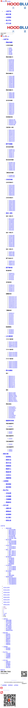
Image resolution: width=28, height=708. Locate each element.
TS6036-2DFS (12, 206)
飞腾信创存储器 (12, 543)
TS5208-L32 (11, 285)
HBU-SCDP (11, 218)
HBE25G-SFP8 (12, 394)
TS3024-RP (11, 63)
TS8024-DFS (12, 193)
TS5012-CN (11, 152)
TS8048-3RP (11, 96)
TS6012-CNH (12, 165)
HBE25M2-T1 (12, 387)
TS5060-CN (11, 157)
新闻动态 (8, 511)
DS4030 (10, 438)
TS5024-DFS (12, 186)
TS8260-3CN (12, 264)
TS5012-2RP (11, 83)
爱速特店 (8, 502)
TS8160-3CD (12, 135)
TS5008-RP (11, 68)
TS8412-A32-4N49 (13, 356)
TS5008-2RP (11, 82)
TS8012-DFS (12, 192)
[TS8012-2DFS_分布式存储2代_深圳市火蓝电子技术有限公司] (3, 600)
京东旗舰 (8, 496)
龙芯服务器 (11, 559)
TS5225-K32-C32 (13, 302)
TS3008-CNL (12, 149)
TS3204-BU (11, 220)
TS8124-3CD (12, 131)
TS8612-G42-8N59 (13, 366)
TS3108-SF (11, 329)
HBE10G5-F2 (12, 381)
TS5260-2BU (12, 240)
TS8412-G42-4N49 (13, 354)
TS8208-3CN (12, 261)
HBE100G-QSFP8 (13, 396)
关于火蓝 (8, 23)
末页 (4, 614)
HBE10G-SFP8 (12, 392)
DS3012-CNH (12, 163)
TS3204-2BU (12, 235)
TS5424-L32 (11, 288)
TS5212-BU (11, 223)
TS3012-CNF (12, 176)
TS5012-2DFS (12, 200)
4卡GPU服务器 (12, 568)
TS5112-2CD (12, 136)
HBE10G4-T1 (12, 376)
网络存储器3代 (12, 533)
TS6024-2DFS (12, 205)
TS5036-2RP (11, 86)
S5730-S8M (11, 414)
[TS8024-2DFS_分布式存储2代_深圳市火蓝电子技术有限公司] (3, 603)
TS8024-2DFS (12, 209)
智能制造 (8, 466)
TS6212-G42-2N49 (13, 343)
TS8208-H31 (11, 273)
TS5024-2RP (11, 84)
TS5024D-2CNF (12, 123)
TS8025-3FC (11, 109)
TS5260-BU (11, 226)
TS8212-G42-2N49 (13, 344)
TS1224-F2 (11, 315)
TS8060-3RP (11, 97)
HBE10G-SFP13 (12, 397)
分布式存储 (9, 179)
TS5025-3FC (11, 106)
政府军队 (8, 456)
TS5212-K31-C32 (13, 297)
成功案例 (8, 514)
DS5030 (10, 444)
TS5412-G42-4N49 (13, 352)
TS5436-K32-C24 (13, 306)
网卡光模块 (9, 370)
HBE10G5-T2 (12, 378)
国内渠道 (8, 484)
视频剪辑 (8, 478)
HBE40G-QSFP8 (12, 395)
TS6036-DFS (12, 191)
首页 (4, 607)
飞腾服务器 (11, 562)
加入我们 (8, 517)
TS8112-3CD (12, 130)
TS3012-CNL (12, 151)
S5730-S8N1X (12, 416)
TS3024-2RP (11, 77)
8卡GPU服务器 (12, 569)
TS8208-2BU (12, 246)
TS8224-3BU (12, 254)
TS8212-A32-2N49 (13, 346)
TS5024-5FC (11, 103)
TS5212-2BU (12, 237)
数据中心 (8, 469)
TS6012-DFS (12, 188)
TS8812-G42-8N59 (13, 367)
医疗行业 (8, 463)
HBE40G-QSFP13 (13, 400)
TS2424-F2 (11, 319)
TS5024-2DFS (12, 201)
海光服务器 (11, 558)
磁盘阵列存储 (10, 420)
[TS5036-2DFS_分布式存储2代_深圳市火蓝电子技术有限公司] (3, 591)
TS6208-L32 (11, 291)
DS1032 (10, 426)
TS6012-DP (11, 70)
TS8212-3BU (12, 253)
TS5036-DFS (12, 187)
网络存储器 (9, 42)
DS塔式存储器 (12, 529)
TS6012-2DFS (12, 204)
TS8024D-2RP (12, 119)
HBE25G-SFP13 (12, 398)
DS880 (10, 51)
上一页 (5, 608)
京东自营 (8, 493)
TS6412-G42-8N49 (13, 362)
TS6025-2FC (11, 111)
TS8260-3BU (12, 255)
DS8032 (10, 449)
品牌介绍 (8, 508)
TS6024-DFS (12, 190)
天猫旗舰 (8, 499)
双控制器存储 (12, 536)
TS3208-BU (11, 221)
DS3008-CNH (12, 162)
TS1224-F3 (11, 316)
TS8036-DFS (12, 195)
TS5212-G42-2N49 (13, 341)
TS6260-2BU (12, 245)
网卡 (10, 572)
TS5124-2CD (12, 137)
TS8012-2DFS (12, 207)
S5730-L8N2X (12, 409)
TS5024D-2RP (12, 124)
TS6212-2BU (12, 242)
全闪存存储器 (12, 535)
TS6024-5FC (11, 104)
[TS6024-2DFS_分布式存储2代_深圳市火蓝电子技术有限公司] (3, 596)
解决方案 (8, 14)
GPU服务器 (9, 336)
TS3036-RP (11, 64)
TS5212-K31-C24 (13, 296)
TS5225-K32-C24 (13, 304)
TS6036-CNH (12, 167)
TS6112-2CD (12, 138)
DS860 (10, 48)
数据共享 (8, 472)
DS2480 (10, 54)
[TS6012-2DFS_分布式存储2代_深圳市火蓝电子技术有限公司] (3, 593)
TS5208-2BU (12, 236)
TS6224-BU (11, 229)
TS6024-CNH (12, 166)
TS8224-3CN (12, 263)
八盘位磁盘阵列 (12, 583)
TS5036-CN (11, 154)
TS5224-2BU (12, 239)
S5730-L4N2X (12, 406)
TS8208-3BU (12, 251)
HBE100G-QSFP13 (13, 401)
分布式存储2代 (12, 548)
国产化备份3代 (12, 555)
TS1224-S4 (11, 324)
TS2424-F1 (11, 318)
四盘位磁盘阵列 (12, 581)
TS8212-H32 (11, 274)
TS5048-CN (11, 155)
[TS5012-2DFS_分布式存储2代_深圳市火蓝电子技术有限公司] (3, 586)
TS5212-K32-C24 (13, 299)
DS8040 (10, 451)
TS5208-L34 (11, 286)
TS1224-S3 (11, 322)
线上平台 (8, 20)
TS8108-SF (11, 333)
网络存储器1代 (12, 531)
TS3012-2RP (11, 76)
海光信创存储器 (12, 542)
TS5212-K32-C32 (13, 300)
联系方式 (3, 669)
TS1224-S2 (11, 321)
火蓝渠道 (8, 17)
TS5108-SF (11, 330)
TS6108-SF (11, 332)
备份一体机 (9, 213)
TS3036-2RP (11, 78)
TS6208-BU (11, 227)
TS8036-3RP (11, 95)
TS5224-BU (11, 225)
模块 (10, 573)
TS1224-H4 (11, 279)
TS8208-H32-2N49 (13, 345)
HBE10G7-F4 (12, 383)
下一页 (5, 613)
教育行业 (8, 459)
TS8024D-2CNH (12, 122)
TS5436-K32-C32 (13, 305)
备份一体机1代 (12, 551)
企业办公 (8, 475)
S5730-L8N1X (12, 417)
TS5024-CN (11, 153)
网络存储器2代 (12, 532)
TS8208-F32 (11, 313)
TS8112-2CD (12, 141)
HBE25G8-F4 (12, 386)
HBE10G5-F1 (12, 379)
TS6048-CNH (12, 168)
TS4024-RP (11, 67)
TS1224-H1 (11, 275)
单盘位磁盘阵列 (12, 578)
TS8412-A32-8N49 (13, 365)
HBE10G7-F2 (12, 382)
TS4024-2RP (11, 79)
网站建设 (23, 683)
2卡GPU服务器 (12, 566)
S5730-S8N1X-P (12, 408)
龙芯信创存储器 (12, 541)
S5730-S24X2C (12, 410)
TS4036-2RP (11, 81)
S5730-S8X (11, 412)
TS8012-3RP (11, 92)
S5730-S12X (11, 411)
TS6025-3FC (11, 108)
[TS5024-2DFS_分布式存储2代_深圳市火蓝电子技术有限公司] (3, 588)
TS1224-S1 (11, 320)
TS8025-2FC (11, 113)
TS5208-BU (11, 222)
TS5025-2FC (11, 110)
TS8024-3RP (11, 94)
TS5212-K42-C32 (13, 301)
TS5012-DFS (12, 185)
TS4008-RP (11, 65)
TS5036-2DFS (12, 203)
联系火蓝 (8, 520)
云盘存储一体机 (12, 538)
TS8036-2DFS (12, 210)
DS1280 (10, 53)
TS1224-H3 (11, 278)
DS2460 (10, 50)
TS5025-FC (11, 114)
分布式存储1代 (12, 546)
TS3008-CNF (12, 175)
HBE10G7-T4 (12, 384)
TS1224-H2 (11, 277)
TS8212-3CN (12, 262)
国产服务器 (9, 267)
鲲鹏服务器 (11, 561)
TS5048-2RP (11, 87)
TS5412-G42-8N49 (13, 361)
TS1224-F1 (11, 314)
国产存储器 (9, 144)
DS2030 (10, 431)
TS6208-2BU (12, 241)
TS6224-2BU (12, 243)
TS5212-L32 (11, 287)
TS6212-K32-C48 (13, 307)
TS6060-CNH (12, 169)
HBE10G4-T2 (12, 377)
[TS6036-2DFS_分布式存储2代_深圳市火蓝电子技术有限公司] (3, 598)
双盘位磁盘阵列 (12, 579)
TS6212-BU (11, 228)
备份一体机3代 (12, 553)
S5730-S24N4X (12, 415)
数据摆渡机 (11, 563)
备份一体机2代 (12, 552)
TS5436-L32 (11, 289)
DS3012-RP (11, 61)
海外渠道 (8, 487)
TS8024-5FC (11, 105)
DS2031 (10, 433)
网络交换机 (11, 575)
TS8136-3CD (12, 132)
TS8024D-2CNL (12, 121)
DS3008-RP (11, 59)
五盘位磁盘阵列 (12, 582)
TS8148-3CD (12, 133)
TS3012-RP (11, 62)
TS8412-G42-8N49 (13, 364)
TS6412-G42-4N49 (13, 353)
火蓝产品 (8, 11)
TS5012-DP (11, 69)
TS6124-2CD (12, 139)
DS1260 (10, 49)
